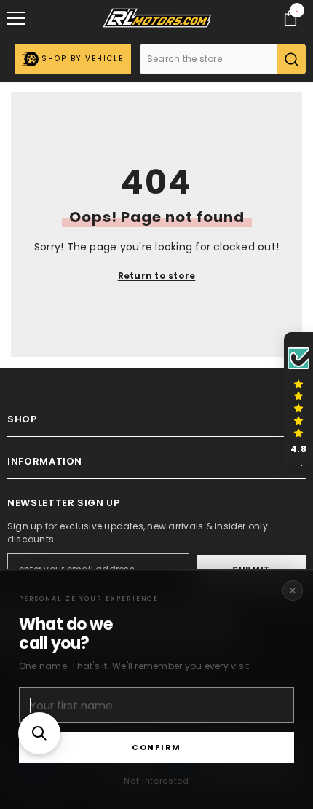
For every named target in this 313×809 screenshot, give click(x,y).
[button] (39, 733)
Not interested (156, 780)
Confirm (156, 747)
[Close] (292, 590)
